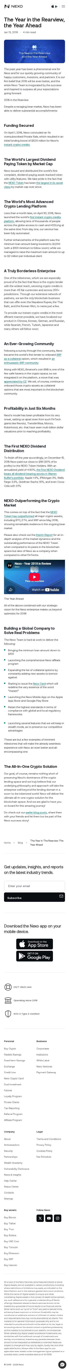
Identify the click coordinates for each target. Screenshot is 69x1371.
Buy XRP (8, 1259)
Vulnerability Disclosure (16, 1168)
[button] (62, 1365)
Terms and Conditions (49, 1139)
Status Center (11, 1186)
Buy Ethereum (11, 1253)
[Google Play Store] (34, 956)
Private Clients (11, 1102)
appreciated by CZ (15, 381)
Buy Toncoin (11, 1247)
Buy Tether (10, 1223)
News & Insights (12, 1174)
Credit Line (10, 1072)
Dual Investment (12, 1084)
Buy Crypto (10, 1048)
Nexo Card (39, 683)
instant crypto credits (17, 144)
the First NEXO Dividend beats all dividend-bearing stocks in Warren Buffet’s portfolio (34, 473)
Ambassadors (11, 1145)
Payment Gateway (46, 1072)
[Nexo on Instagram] (57, 1218)
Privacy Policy (44, 1145)
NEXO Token (16, 182)
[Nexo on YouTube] (49, 1218)
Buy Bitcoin (10, 1217)
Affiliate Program (13, 1120)
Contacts (9, 1192)
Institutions (42, 1054)
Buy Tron (9, 1229)
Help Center (10, 1180)
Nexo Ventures (44, 1066)
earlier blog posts (36, 812)
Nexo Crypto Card (14, 1078)
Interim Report (44, 535)
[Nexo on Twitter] (40, 1218)
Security (8, 1151)
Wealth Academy (13, 1162)
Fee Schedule (44, 1156)
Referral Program (13, 1114)
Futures (8, 1090)
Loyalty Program (13, 1096)
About (7, 1139)
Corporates (43, 1048)
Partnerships (10, 1156)
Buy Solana (10, 1235)
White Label (43, 1060)
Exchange (9, 1066)
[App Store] (34, 944)
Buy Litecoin (10, 1265)
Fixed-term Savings (14, 1060)
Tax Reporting (11, 1108)
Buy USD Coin (11, 1241)
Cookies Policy (44, 1151)
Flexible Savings (12, 1054)
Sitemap (8, 1198)
